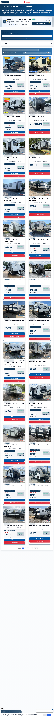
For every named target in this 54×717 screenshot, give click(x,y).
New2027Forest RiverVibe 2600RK (38, 486)
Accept (49, 715)
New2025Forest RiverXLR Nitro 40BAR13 (12, 117)
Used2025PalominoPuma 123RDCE (13, 281)
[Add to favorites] (24, 71)
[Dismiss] (2, 711)
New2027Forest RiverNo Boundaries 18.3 (39, 240)
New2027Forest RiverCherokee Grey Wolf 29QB (39, 321)
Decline (45, 715)
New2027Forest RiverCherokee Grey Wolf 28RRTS (14, 363)
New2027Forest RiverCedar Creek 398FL (38, 404)
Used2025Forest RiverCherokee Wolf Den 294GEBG (39, 199)
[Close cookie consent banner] (52, 715)
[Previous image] (5, 64)
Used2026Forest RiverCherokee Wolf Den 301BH (14, 404)
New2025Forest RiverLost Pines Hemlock (38, 76)
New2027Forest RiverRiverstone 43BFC (13, 76)
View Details (15, 91)
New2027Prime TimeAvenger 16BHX (39, 445)
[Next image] (24, 64)
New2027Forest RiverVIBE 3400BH (38, 281)
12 (32, 548)
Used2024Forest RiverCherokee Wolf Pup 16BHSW (39, 526)
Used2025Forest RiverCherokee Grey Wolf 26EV (14, 321)
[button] (27, 22)
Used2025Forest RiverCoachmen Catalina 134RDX (38, 362)
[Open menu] (52, 2)
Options (40, 715)
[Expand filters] (51, 43)
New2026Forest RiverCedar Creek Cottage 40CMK (13, 158)
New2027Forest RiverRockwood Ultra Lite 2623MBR (14, 445)
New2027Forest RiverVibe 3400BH (13, 486)
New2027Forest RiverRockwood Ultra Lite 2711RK (39, 117)
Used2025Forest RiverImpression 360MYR (38, 158)
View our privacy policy (28, 715)
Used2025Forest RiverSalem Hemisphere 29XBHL (11, 240)
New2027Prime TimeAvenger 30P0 (13, 525)
